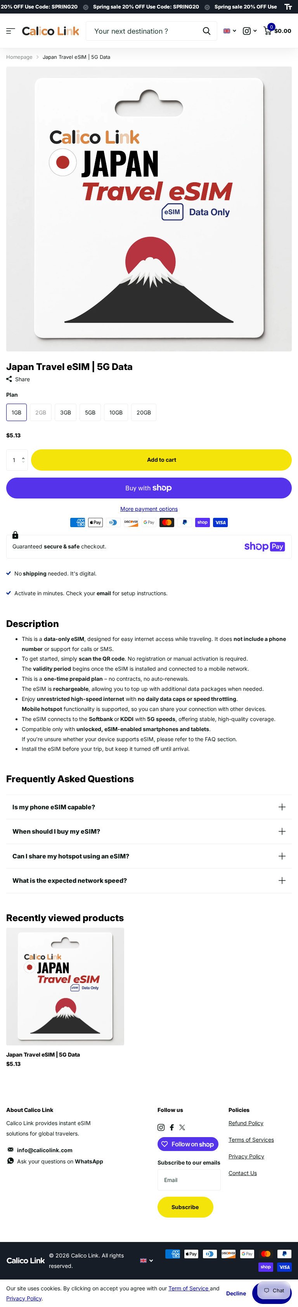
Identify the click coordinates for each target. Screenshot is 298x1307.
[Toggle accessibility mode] (288, 7)
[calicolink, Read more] (250, 31)
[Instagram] (161, 1127)
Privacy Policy (246, 1156)
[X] (182, 1127)
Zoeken (206, 31)
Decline (236, 1293)
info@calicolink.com (45, 1150)
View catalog (10, 31)
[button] (25, 452)
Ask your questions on (60, 1161)
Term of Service (189, 1288)
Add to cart (161, 459)
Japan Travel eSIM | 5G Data (43, 1054)
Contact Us (243, 1173)
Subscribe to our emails (189, 1162)
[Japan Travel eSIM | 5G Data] (65, 986)
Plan (12, 394)
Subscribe (186, 1207)
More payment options (149, 508)
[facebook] (172, 1127)
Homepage (19, 57)
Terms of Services (251, 1139)
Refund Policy (246, 1123)
